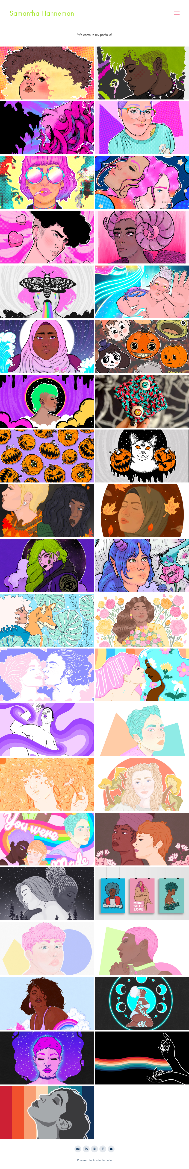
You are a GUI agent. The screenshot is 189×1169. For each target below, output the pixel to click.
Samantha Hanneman (41, 13)
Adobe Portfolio (102, 1160)
